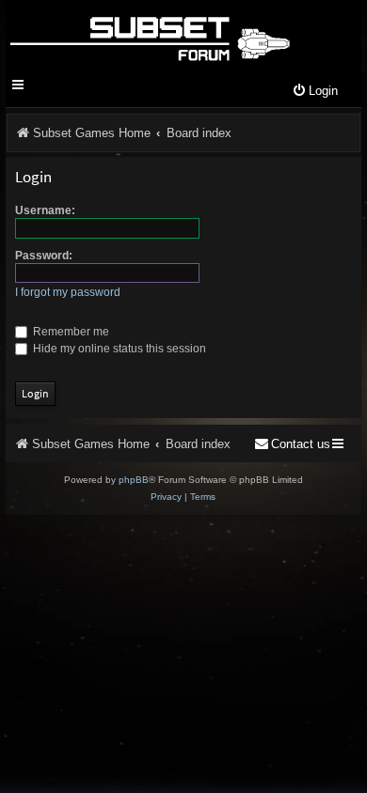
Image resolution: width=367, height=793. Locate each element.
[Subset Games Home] (149, 35)
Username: (45, 210)
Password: (43, 255)
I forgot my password (67, 292)
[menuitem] (315, 91)
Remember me (69, 331)
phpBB (134, 479)
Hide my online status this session (118, 348)
